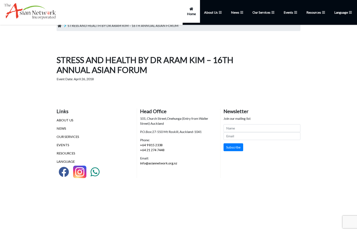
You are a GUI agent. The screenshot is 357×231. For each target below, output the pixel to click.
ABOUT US (65, 120)
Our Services (261, 12)
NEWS (61, 128)
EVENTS (63, 145)
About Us (211, 12)
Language (341, 12)
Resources (313, 12)
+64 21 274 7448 (152, 150)
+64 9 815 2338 (151, 145)
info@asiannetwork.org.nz (158, 163)
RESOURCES (66, 153)
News (235, 12)
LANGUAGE (66, 161)
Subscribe (233, 147)
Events (288, 12)
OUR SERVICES (68, 137)
